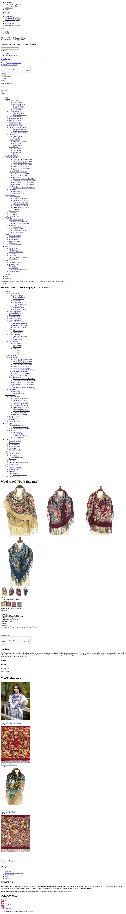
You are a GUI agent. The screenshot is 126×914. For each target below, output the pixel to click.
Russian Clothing (14, 100)
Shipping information (15, 4)
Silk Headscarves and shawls (18, 172)
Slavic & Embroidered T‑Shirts (18, 257)
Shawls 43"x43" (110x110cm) (22, 166)
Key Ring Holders (18, 232)
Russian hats (12, 253)
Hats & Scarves (13, 239)
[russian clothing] (13, 40)
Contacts (7, 9)
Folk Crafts (8, 218)
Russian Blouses (18, 108)
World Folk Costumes (15, 125)
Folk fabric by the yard (20, 200)
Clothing (7, 99)
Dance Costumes (18, 143)
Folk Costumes (13, 250)
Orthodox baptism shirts (20, 129)
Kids (6, 260)
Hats (18, 350)
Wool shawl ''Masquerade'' (9, 861)
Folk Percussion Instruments (21, 223)
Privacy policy (13, 6)
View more (17, 170)
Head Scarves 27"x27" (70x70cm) (23, 184)
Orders (7, 54)
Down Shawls (13, 189)
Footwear (12, 134)
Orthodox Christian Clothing (17, 127)
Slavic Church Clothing (20, 132)
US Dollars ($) (9, 16)
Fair (30, 627)
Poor (35, 627)
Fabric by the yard (14, 196)
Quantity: (4, 610)
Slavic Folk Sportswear (20, 269)
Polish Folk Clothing (15, 116)
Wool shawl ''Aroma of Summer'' (11, 723)
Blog (6, 276)
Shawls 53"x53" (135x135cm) (22, 163)
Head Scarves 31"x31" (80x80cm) (23, 182)
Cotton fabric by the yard (20, 205)
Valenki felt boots (18, 136)
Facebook (4, 900)
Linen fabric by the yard (20, 204)
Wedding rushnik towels (20, 131)
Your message (5, 635)
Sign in (3, 59)
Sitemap (7, 878)
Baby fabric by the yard (20, 409)
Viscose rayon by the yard (21, 207)
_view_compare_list (11, 55)
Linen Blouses (17, 150)
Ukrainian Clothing (15, 111)
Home (3, 94)
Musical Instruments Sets (20, 221)
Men (6, 246)
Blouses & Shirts (14, 264)
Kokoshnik (12, 266)
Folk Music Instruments (16, 220)
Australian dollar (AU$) (12, 25)
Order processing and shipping (14, 873)
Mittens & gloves (22, 354)
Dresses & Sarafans (15, 236)
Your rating (4, 625)
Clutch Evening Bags (19, 230)
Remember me (7, 76)
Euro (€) (7, 21)
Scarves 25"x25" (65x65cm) (21, 175)
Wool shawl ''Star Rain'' (8, 812)
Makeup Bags (17, 227)
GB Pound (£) (9, 23)
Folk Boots (12, 255)
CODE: (3, 599)
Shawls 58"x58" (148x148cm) (22, 159)
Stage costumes (13, 268)
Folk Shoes (12, 243)
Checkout (4, 92)
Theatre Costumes (14, 140)
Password (4, 63)
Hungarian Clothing (15, 120)
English (7, 32)
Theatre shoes (17, 138)
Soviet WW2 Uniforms (16, 252)
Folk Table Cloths (14, 216)
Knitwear (15, 154)
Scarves (19, 352)
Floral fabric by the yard (20, 202)
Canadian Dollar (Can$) (12, 20)
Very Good (15, 627)
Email (2, 61)
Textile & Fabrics (10, 195)
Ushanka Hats (17, 152)
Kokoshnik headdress (15, 244)
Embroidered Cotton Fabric (21, 411)
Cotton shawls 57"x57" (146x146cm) (24, 179)
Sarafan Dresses (18, 102)
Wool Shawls (13, 157)
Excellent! (6, 627)
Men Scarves (13, 186)
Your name (4, 623)
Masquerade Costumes (20, 141)
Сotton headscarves (15, 177)
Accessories (12, 225)
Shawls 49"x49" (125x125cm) (22, 164)
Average (23, 627)
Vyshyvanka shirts (18, 113)
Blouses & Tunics (14, 237)
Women (7, 234)
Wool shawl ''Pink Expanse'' (20, 481)
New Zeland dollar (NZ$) (13, 18)
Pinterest (8, 904)
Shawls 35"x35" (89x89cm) (21, 168)
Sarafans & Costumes (15, 262)
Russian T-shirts (18, 109)
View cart (4, 90)
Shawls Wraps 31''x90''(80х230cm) (24, 370)
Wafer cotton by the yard (20, 414)
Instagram (8, 908)
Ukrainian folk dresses (19, 115)
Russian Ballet (17, 145)
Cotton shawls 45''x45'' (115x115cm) (24, 180)
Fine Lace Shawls (18, 193)
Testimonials (9, 8)
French (7, 33)
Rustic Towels (13, 214)
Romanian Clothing (15, 122)
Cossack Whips (13, 259)
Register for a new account (9, 65)
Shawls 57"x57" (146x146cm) (22, 161)
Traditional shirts (14, 248)
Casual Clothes (13, 147)
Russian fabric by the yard (21, 198)
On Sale (7, 275)
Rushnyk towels (14, 211)
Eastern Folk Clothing (15, 124)
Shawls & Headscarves (12, 156)
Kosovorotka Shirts (19, 104)
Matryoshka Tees (22, 304)
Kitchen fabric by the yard (21, 412)
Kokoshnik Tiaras (18, 106)
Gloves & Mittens (14, 241)
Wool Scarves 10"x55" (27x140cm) (24, 188)
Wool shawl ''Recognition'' (9, 765)
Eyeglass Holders (18, 228)
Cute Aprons (13, 212)
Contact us (8, 278)
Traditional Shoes (14, 271)
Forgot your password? (14, 63)
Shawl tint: (4, 608)
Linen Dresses (17, 148)
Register (7, 59)
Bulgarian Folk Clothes (16, 118)
